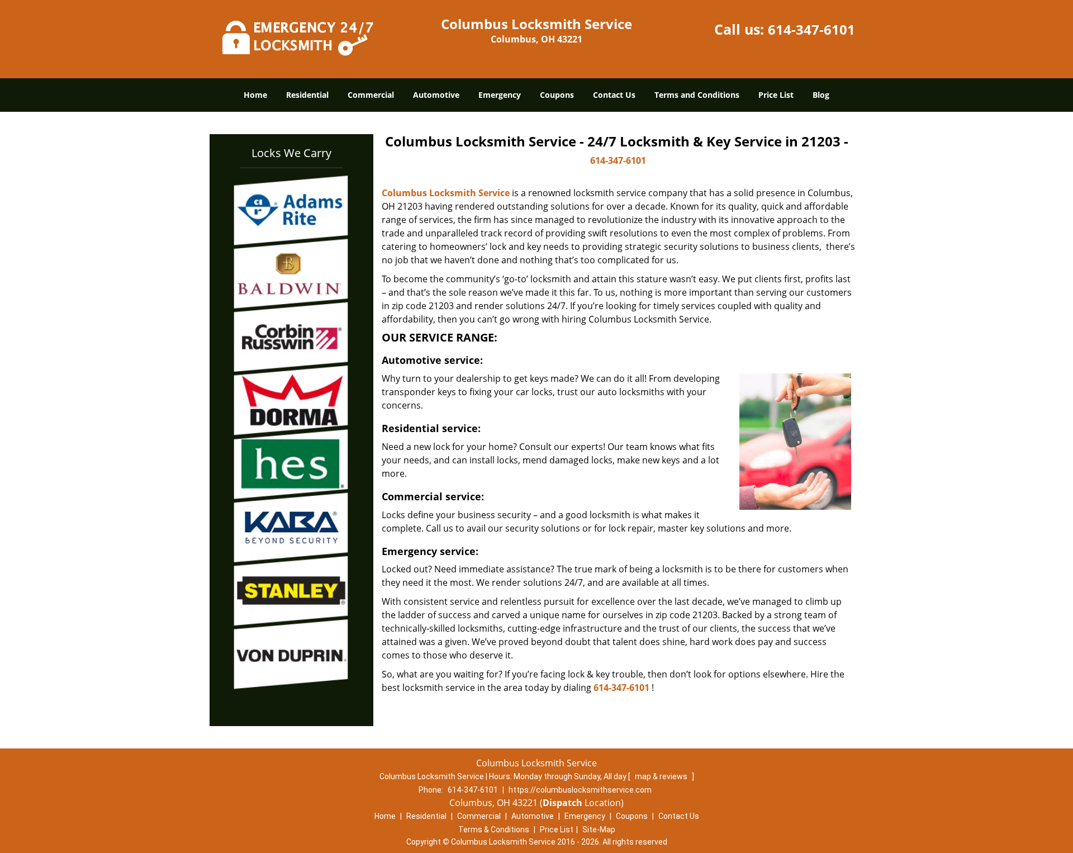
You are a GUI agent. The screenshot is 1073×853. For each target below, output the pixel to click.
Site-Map (598, 829)
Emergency (499, 94)
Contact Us (614, 94)
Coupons (557, 94)
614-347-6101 (811, 29)
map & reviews (662, 776)
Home (255, 94)
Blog (821, 94)
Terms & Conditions (493, 829)
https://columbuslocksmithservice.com (580, 789)
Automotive (436, 94)
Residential (307, 94)
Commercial (371, 94)
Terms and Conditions (696, 94)
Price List (776, 94)
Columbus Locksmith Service (446, 193)
